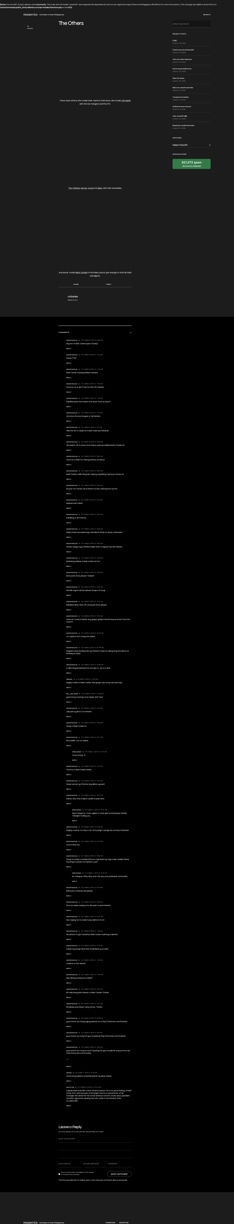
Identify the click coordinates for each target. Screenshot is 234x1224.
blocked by (192, 164)
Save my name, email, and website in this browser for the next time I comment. (77, 1173)
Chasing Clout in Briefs (181, 97)
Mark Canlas (81, 272)
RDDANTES (30, 15)
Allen (100, 188)
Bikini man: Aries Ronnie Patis (183, 88)
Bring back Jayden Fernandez (183, 125)
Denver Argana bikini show (182, 69)
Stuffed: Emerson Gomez (182, 107)
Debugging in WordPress (150, 4)
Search (208, 23)
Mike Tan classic (178, 78)
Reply (68, 348)
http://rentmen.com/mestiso (114, 1021)
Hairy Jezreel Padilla (180, 116)
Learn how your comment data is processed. (109, 1180)
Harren (84, 188)
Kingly (175, 40)
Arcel (90, 188)
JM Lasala (126, 100)
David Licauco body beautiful (183, 50)
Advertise (124, 1223)
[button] (4, 14)
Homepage (110, 1223)
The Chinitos (74, 188)
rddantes (73, 296)
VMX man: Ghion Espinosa (182, 59)
